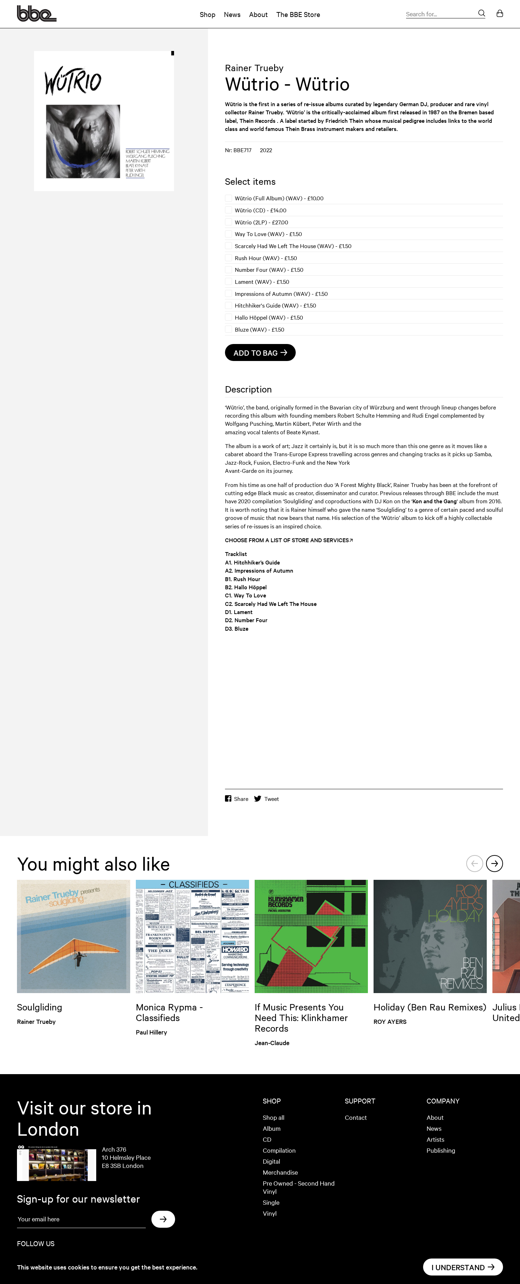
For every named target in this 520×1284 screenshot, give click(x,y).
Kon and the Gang (434, 501)
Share (241, 798)
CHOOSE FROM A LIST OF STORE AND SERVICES (287, 540)
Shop (207, 14)
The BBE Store (298, 14)
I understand (458, 1267)
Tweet (271, 798)
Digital (271, 1161)
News (232, 14)
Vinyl (270, 1213)
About (258, 14)
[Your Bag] (500, 14)
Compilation (279, 1150)
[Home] (37, 19)
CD (267, 1139)
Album (272, 1128)
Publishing (441, 1150)
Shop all (273, 1117)
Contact (356, 1117)
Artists (435, 1139)
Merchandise (280, 1172)
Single (271, 1202)
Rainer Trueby (254, 67)
